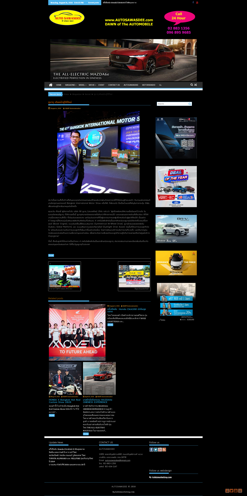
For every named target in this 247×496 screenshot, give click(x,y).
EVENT (101, 85)
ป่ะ (160, 85)
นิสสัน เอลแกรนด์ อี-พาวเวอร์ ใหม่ (116, 2)
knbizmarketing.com (162, 477)
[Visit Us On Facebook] (151, 450)
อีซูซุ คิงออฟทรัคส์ (141, 288)
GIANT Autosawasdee (73, 108)
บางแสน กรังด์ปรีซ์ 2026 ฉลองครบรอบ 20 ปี (67, 464)
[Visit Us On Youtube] (160, 450)
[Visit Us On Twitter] (155, 450)
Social (51, 255)
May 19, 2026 (55, 396)
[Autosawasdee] (123, 80)
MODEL (82, 85)
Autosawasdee (131, 85)
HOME (58, 85)
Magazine (70, 85)
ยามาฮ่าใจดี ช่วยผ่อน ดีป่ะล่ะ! (60, 288)
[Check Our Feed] (164, 450)
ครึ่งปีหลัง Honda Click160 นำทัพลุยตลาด (67, 449)
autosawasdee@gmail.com (117, 460)
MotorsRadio (148, 85)
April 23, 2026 (89, 396)
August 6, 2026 (114, 306)
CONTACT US (114, 85)
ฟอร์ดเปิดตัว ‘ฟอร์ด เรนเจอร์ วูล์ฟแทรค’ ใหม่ (67, 455)
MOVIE (92, 85)
